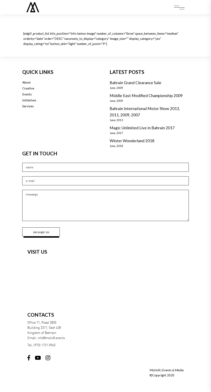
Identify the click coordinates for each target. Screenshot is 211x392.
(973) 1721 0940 (44, 345)
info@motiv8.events (51, 338)
